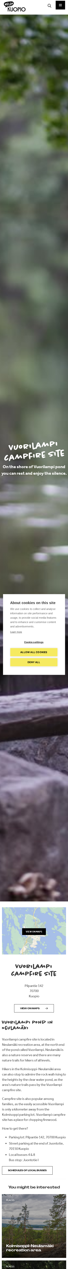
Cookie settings (34, 642)
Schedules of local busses (27, 1170)
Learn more (16, 632)
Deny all (34, 662)
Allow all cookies (33, 652)
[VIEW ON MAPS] (34, 953)
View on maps (30, 1008)
